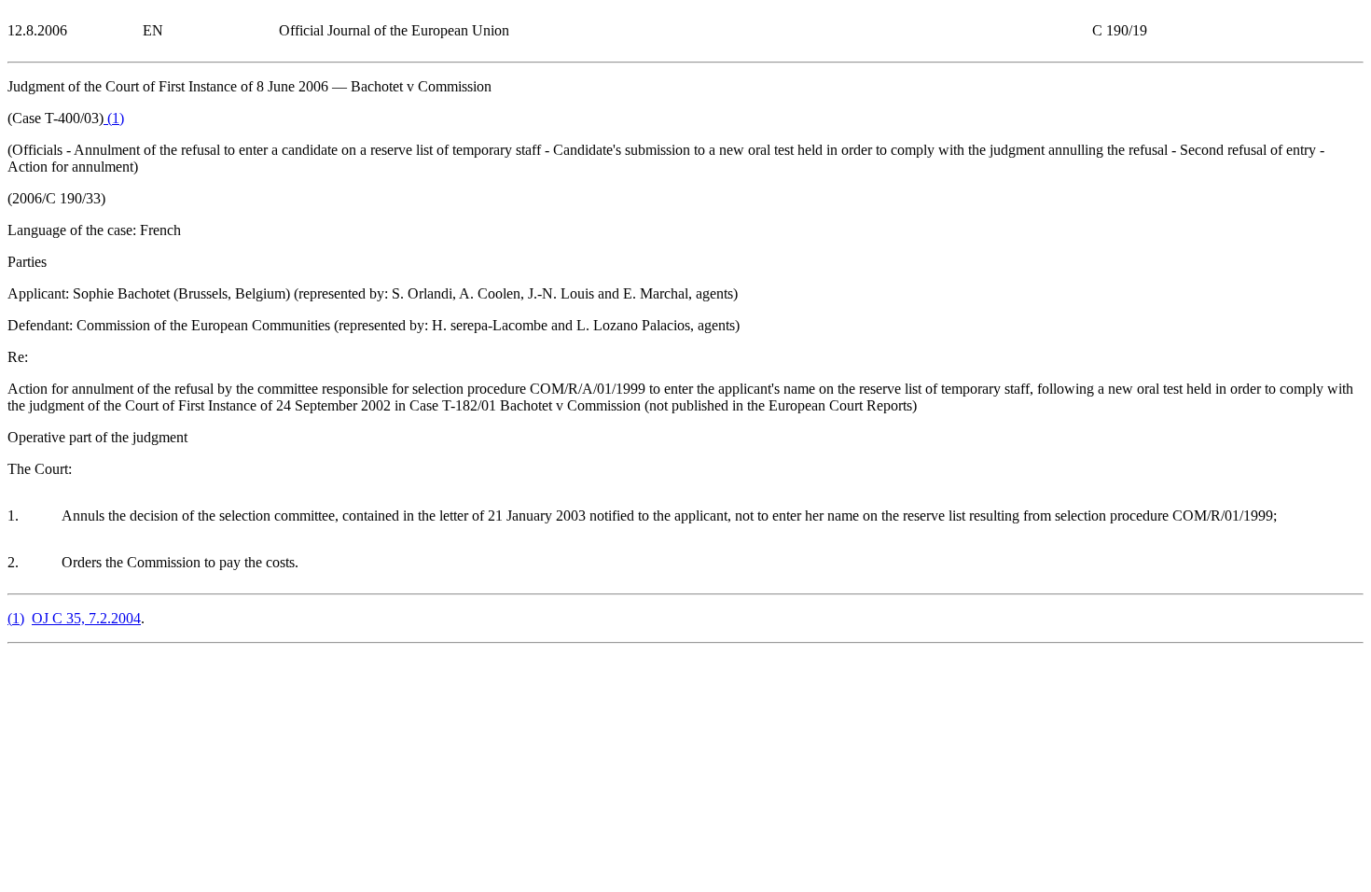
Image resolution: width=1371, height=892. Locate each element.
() (114, 118)
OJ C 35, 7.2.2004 (86, 618)
